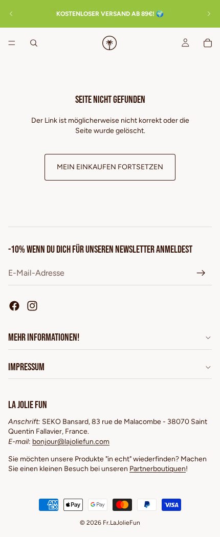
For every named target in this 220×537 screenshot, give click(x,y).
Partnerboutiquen (157, 468)
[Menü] (12, 43)
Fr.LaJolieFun (121, 522)
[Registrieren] (201, 273)
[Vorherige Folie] (11, 14)
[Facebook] (14, 306)
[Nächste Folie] (208, 14)
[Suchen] (34, 43)
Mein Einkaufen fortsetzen (110, 167)
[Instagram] (32, 306)
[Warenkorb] (207, 43)
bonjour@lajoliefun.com (70, 441)
